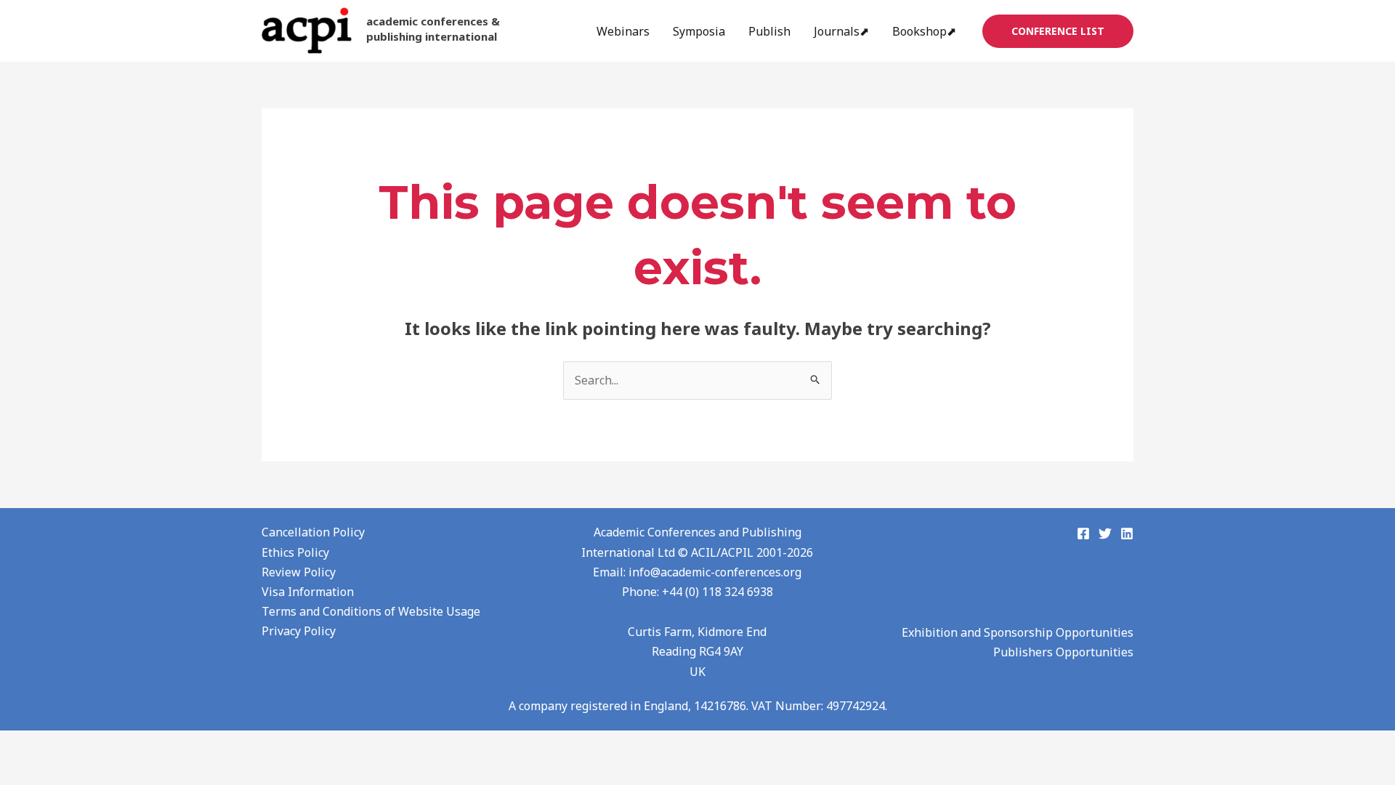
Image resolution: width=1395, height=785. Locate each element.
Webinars (623, 31)
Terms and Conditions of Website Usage (371, 611)
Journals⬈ (841, 31)
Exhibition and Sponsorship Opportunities (1017, 632)
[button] (1057, 31)
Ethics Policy (295, 552)
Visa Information (308, 592)
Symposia (699, 31)
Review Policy (299, 572)
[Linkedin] (1126, 533)
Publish (769, 31)
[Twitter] (1105, 533)
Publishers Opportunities (1063, 652)
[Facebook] (1083, 533)
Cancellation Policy (313, 532)
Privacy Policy (299, 631)
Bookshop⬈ (924, 31)
